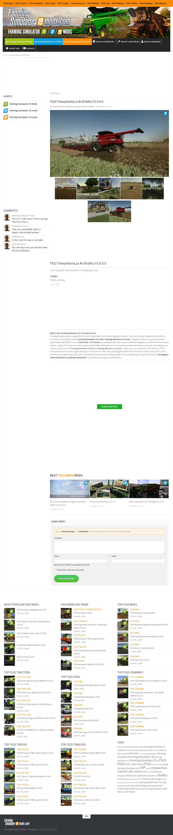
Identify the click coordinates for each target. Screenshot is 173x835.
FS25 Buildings (146, 3)
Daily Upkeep (149, 754)
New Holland (133, 779)
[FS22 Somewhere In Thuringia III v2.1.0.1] (149, 489)
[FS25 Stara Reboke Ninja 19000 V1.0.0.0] (66, 753)
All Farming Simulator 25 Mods (19, 41)
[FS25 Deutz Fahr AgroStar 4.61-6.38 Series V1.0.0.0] (9, 704)
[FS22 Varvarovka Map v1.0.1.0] (109, 489)
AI (165, 750)
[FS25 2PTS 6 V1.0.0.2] (66, 776)
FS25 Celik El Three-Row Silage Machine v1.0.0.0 (33, 623)
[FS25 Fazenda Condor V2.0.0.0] (122, 613)
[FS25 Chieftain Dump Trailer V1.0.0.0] (9, 636)
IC (151, 768)
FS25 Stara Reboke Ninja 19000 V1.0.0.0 (90, 753)
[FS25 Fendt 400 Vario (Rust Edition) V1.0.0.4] (9, 681)
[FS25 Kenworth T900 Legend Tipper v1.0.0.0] (9, 753)
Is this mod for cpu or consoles (27, 239)
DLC (155, 754)
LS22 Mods (159, 750)
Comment (58, 538)
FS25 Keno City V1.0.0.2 (139, 660)
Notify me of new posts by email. (70, 570)
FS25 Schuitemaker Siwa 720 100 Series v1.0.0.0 (90, 652)
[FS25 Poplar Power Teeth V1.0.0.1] (122, 730)
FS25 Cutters (132, 3)
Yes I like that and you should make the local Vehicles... (29, 249)
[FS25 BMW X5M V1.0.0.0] (66, 709)
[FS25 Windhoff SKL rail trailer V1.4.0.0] (66, 765)
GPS (138, 768)
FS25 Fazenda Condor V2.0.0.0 (142, 613)
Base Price (121, 754)
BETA (127, 754)
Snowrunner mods (130, 750)
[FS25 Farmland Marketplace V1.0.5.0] (9, 613)
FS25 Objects (160, 3)
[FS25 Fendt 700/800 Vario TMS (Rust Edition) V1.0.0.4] (9, 730)
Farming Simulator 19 (141, 757)
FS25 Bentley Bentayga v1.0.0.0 (87, 697)
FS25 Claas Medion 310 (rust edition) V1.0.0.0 (148, 680)
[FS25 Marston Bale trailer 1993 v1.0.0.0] (66, 788)
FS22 (120, 763)
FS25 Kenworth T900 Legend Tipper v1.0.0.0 (35, 753)
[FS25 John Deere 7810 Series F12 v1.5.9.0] (9, 692)
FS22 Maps (55, 93)
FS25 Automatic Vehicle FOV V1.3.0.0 (89, 664)
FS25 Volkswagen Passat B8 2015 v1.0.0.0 (90, 732)
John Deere (135, 771)
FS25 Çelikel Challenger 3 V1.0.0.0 (143, 718)
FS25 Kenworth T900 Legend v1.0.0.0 (32, 764)
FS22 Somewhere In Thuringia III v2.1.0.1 (146, 501)
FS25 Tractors (21, 3)
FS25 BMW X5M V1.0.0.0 (83, 708)
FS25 (147, 764)
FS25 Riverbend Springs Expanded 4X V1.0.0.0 (149, 624)
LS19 (149, 772)
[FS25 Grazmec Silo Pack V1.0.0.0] (66, 800)
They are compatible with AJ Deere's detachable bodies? (26, 231)
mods (161, 775)
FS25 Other (79, 661)
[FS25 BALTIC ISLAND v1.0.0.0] (122, 648)
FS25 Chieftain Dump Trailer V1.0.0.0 (31, 633)
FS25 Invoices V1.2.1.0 (26, 657)
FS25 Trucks (50, 3)
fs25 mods (140, 788)
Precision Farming (150, 778)
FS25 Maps (8, 3)
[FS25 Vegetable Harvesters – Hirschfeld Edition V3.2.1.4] (66, 625)
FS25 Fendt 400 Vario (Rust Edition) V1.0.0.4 (35, 680)
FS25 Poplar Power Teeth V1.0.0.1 (144, 730)
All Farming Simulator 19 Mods (77, 41)
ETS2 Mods (130, 747)
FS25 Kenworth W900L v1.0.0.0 (29, 788)
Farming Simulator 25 (143, 760)
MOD (155, 776)
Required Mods (122, 782)
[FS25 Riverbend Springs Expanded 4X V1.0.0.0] (122, 625)
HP (142, 767)
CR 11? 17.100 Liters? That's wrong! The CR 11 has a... (30, 220)
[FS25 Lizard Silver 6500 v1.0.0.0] (66, 720)
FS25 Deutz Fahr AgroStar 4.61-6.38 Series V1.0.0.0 (34, 706)
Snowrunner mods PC (147, 750)
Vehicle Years (135, 783)
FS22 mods (121, 747)
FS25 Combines (36, 3)
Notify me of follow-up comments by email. (72, 565)
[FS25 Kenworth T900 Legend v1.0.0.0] (9, 765)
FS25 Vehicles (93, 3)
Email (114, 556)
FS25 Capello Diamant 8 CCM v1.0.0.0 (145, 706)
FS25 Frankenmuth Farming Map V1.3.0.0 (146, 636)
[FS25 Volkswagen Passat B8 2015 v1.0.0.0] (66, 732)
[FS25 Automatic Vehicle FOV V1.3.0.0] (66, 664)
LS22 (153, 771)
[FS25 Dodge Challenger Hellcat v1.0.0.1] (66, 685)
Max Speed (148, 775)
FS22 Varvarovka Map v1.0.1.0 (102, 501)
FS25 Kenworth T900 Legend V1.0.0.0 (32, 800)
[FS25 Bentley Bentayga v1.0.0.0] (66, 697)
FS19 (162, 760)
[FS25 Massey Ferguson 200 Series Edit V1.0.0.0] (9, 718)
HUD (147, 768)
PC (140, 779)
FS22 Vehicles (118, 3)
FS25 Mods (141, 785)
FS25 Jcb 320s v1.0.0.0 (83, 613)
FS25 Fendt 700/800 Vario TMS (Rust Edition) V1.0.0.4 (35, 731)
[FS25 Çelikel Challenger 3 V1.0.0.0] (122, 718)
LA (57, 284)
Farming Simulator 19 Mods (15, 829)
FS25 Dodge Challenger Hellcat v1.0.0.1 (90, 685)
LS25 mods (152, 785)
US (129, 783)
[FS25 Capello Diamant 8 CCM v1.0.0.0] (122, 706)
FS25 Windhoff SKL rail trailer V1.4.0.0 (89, 764)
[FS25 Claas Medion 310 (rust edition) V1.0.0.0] (122, 681)
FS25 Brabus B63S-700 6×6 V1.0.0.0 (31, 645)
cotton (141, 754)
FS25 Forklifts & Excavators (87, 609)
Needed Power (123, 779)
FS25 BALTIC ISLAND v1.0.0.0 (142, 648)
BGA (131, 753)
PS (161, 779)
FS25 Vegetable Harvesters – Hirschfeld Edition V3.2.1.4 (90, 626)
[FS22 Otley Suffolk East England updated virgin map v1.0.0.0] (69, 489)
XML (156, 782)
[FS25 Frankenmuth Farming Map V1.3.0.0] (122, 636)
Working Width (147, 782)
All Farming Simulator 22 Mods (48, 41)
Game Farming (157, 765)
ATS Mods (140, 747)
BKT (136, 753)
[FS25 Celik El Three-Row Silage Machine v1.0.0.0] (9, 625)
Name (57, 556)
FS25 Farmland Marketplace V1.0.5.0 (31, 610)
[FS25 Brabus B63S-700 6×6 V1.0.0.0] (9, 648)
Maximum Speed (135, 775)
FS (158, 761)
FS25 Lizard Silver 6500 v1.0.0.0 (86, 720)
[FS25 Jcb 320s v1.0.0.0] (66, 613)
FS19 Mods (31, 829)
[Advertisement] (109, 71)
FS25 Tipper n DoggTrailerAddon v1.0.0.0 (33, 776)
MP (167, 776)
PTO (164, 779)
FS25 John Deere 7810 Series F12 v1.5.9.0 (34, 692)
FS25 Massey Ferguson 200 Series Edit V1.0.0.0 (36, 718)
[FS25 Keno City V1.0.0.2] (122, 660)
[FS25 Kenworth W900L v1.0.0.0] (9, 788)
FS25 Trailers (63, 3)
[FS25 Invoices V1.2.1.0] (9, 660)
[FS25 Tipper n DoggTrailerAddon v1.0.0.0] (9, 776)
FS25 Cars (105, 3)
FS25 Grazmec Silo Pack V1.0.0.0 (86, 800)
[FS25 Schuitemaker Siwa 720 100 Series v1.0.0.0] (66, 650)
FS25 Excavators (78, 3)
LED (145, 771)
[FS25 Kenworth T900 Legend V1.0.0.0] (9, 800)
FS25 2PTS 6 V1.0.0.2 (82, 776)
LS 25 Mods (129, 791)
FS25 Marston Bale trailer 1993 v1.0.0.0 (89, 788)
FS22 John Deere (134, 764)
